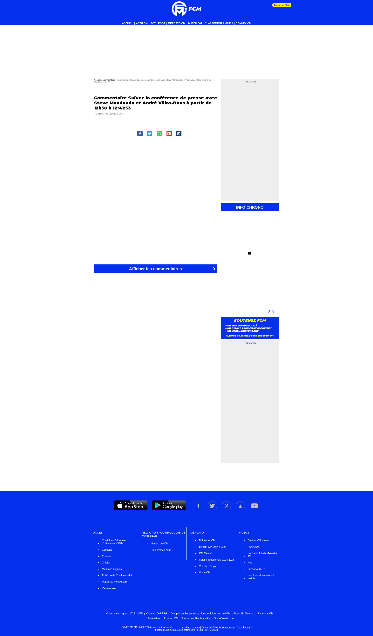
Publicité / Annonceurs (114, 581)
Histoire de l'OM (159, 543)
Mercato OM (176, 23)
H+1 (250, 562)
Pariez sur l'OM (281, 5)
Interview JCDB (256, 569)
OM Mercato (206, 553)
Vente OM (204, 572)
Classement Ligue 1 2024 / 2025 (124, 613)
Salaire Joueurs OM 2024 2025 (216, 559)
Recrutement (109, 588)
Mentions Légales (112, 569)
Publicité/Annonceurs (224, 627)
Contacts (107, 549)
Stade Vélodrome (224, 618)
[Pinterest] (227, 509)
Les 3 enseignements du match (261, 577)
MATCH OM (195, 23)
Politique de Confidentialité (117, 575)
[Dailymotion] (241, 509)
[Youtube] (254, 509)
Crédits (106, 562)
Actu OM (142, 23)
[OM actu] (186, 9)
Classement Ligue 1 (219, 23)
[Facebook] (199, 509)
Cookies (106, 556)
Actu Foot (158, 23)
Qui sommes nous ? (162, 550)
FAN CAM (253, 546)
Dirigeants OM (207, 540)
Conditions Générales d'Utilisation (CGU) (114, 542)
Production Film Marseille (196, 618)
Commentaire (109, 80)
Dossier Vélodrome (258, 540)
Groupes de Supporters (184, 613)
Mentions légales (191, 627)
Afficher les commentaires (172, 268)
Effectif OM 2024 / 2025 (212, 546)
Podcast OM (171, 618)
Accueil (127, 23)
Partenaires (153, 618)
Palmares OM (265, 613)
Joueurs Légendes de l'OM (215, 613)
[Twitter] (213, 509)
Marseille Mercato (244, 613)
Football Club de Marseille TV (262, 555)
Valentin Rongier (208, 566)
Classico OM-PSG (156, 613)
